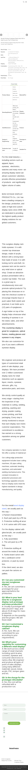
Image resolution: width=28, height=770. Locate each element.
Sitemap (19, 768)
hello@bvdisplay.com (11, 730)
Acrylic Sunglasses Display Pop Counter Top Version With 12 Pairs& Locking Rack (6, 759)
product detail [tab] (14, 84)
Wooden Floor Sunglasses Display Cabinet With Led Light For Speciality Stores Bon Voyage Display (19, 761)
